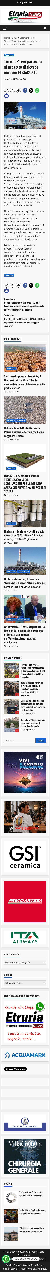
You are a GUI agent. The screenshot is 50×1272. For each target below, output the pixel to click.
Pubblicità (29, 1258)
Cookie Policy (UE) (13, 1258)
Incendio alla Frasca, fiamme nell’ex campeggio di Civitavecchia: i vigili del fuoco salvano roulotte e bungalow (11, 670)
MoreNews (26, 1268)
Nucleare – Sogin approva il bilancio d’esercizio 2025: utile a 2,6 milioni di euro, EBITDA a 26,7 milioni (24, 535)
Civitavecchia (23, 571)
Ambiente (9, 55)
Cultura (8, 1183)
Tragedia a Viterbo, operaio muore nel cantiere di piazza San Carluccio (11, 724)
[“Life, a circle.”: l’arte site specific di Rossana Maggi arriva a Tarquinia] (11, 1198)
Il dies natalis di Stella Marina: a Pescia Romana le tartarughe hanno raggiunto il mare (24, 432)
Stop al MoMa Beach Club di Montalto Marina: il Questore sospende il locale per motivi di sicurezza (11, 688)
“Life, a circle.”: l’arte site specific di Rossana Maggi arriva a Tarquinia (31, 1193)
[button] (4, 28)
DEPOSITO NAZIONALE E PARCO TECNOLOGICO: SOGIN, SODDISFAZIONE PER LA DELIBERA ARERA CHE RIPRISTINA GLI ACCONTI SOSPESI (25, 483)
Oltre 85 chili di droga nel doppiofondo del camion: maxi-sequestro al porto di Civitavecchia (11, 706)
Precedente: (24, 304)
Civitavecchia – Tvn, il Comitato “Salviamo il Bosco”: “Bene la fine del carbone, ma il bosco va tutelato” (24, 583)
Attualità (11, 420)
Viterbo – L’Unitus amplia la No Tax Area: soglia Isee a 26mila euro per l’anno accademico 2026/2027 (31, 1229)
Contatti (41, 1258)
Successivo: (24, 321)
